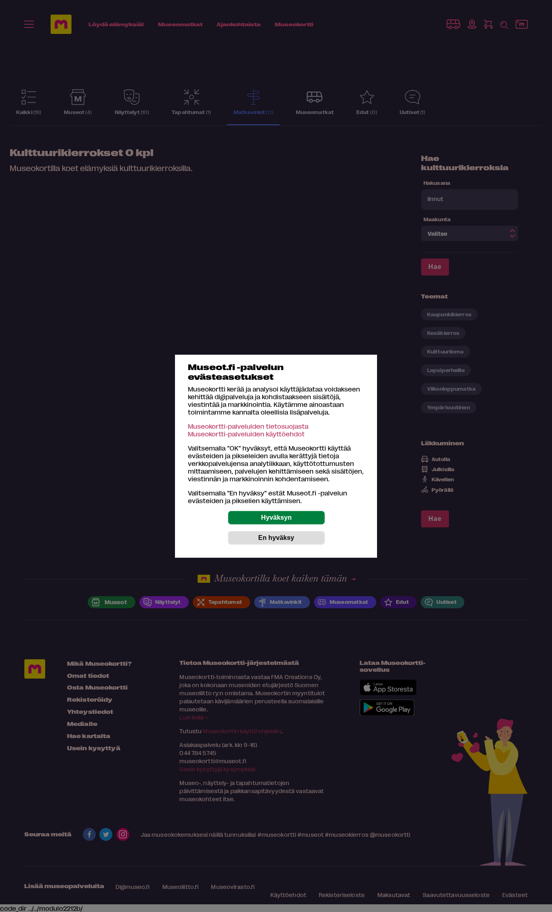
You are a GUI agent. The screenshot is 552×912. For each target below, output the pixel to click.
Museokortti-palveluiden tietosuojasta (248, 426)
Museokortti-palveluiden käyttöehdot (246, 434)
